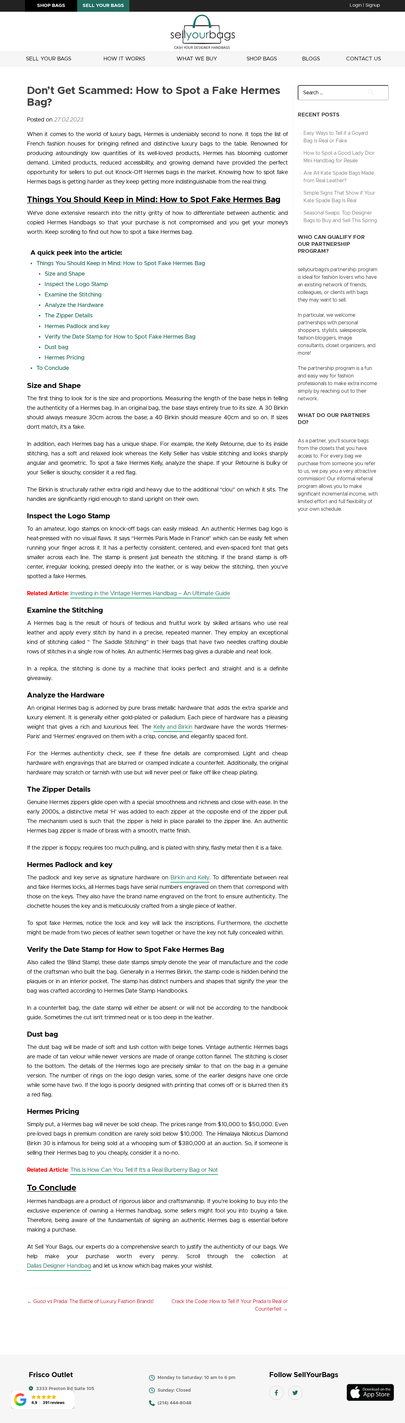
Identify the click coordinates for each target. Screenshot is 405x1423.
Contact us (363, 58)
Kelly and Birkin (172, 727)
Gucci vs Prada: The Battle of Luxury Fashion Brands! (90, 1301)
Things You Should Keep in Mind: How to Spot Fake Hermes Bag (120, 263)
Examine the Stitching (73, 295)
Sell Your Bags (48, 58)
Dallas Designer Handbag (59, 1266)
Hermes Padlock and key (77, 326)
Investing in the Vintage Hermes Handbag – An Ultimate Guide (150, 593)
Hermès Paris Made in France (171, 538)
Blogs (311, 58)
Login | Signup (365, 5)
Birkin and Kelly (190, 878)
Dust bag (56, 347)
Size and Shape (65, 274)
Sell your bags (103, 5)
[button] (42, 1399)
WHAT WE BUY (197, 58)
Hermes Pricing (64, 358)
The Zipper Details (69, 316)
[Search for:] (338, 92)
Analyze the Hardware (74, 305)
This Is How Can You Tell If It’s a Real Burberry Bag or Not (144, 1170)
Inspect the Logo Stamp (76, 284)
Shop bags (51, 5)
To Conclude (52, 368)
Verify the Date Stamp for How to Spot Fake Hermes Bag (120, 337)
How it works (124, 58)
